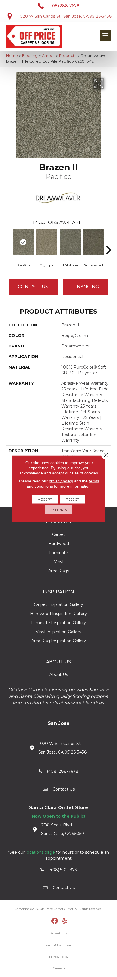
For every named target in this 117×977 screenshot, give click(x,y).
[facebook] (55, 921)
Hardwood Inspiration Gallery (58, 613)
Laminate (58, 552)
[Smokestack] (94, 242)
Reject (72, 499)
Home (12, 55)
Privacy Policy (58, 957)
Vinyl (58, 561)
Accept (45, 499)
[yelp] (65, 921)
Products (67, 55)
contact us (64, 789)
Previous (8, 241)
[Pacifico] (23, 242)
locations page (40, 852)
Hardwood (58, 543)
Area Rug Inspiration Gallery (58, 640)
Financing (85, 286)
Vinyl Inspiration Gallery (58, 631)
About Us (58, 674)
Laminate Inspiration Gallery (58, 622)
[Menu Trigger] (105, 35)
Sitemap (59, 968)
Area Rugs (58, 570)
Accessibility (58, 933)
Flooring (30, 55)
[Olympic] (46, 242)
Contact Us (33, 286)
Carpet (48, 55)
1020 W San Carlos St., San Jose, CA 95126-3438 (65, 16)
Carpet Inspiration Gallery (58, 604)
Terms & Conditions (58, 945)
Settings (58, 509)
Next (108, 241)
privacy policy (61, 480)
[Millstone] (70, 242)
